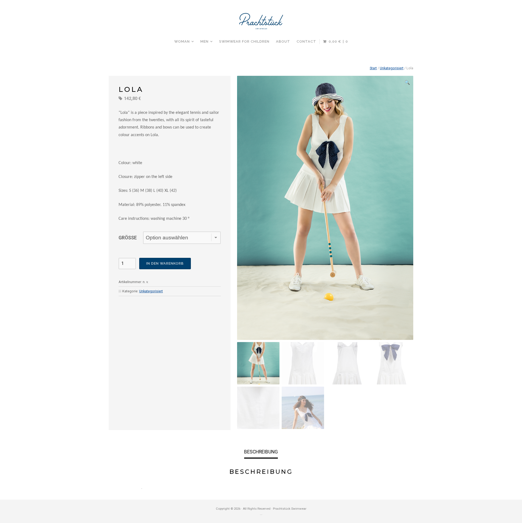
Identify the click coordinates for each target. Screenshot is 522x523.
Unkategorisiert (391, 68)
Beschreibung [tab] (261, 452)
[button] (407, 82)
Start (373, 68)
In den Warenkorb (165, 263)
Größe (128, 237)
